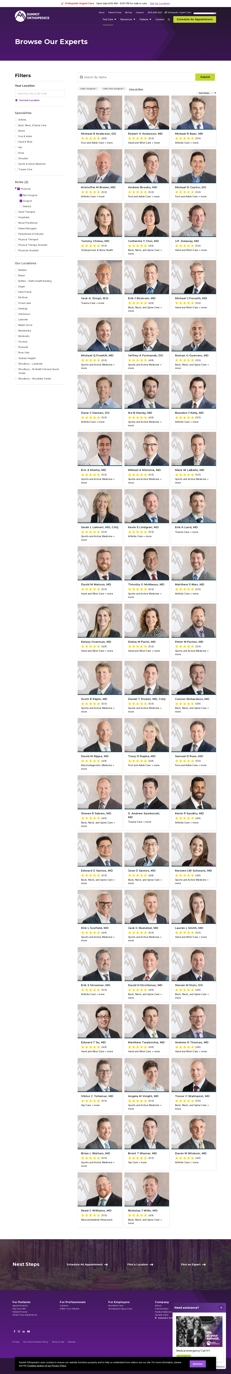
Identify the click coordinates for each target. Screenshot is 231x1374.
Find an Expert (191, 1264)
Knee (21, 153)
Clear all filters (136, 89)
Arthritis (22, 119)
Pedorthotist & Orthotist (30, 234)
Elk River (23, 297)
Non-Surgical (30, 195)
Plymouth (23, 347)
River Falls (23, 352)
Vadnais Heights (27, 358)
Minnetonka (24, 330)
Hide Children (16, 188)
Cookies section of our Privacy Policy (46, 1365)
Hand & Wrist (25, 141)
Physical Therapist (28, 239)
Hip (20, 147)
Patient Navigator (27, 228)
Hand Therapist (26, 211)
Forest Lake (24, 303)
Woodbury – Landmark (30, 363)
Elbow (21, 130)
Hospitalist (23, 217)
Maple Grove (25, 325)
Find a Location (137, 1264)
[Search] (170, 21)
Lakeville (23, 319)
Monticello (24, 336)
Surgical (27, 201)
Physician (26, 188)
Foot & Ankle (25, 136)
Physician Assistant (28, 250)
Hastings (23, 308)
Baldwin (22, 270)
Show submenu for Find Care (115, 20)
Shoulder (23, 158)
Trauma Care (25, 169)
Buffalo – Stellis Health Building (35, 281)
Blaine (21, 275)
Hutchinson (24, 314)
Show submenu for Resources (135, 20)
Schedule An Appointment (85, 1264)
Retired (27, 206)
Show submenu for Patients (151, 20)
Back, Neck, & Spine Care (32, 125)
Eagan (21, 286)
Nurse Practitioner (28, 222)
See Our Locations (160, 3)
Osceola (22, 341)
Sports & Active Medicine (32, 164)
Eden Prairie (25, 292)
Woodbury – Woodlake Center (34, 378)
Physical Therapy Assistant (32, 245)
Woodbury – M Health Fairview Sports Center (38, 371)
